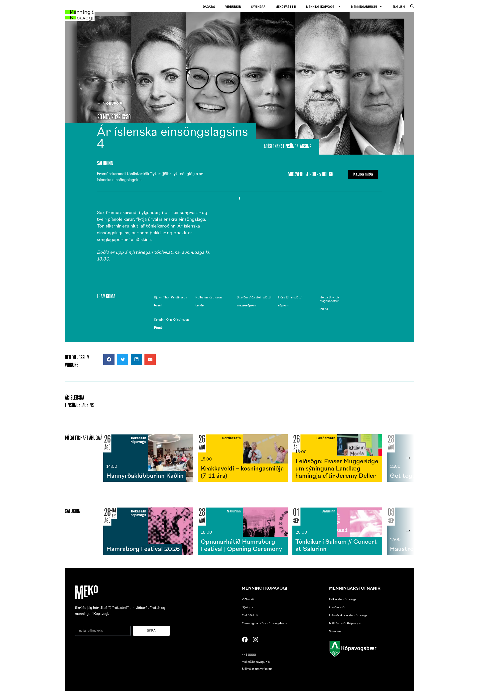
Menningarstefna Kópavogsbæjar (265, 623)
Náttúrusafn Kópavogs (345, 623)
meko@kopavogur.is (256, 662)
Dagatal (209, 6)
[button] (109, 359)
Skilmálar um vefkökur (257, 669)
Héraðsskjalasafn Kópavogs (348, 615)
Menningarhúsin (364, 6)
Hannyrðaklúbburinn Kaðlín (145, 476)
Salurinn (335, 631)
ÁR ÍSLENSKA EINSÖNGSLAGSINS (287, 146)
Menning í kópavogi (320, 6)
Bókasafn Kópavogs (342, 599)
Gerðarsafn (337, 607)
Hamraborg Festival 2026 (143, 549)
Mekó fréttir (285, 6)
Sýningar (258, 6)
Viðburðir (233, 6)
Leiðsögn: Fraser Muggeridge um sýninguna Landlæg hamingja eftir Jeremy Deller (336, 469)
